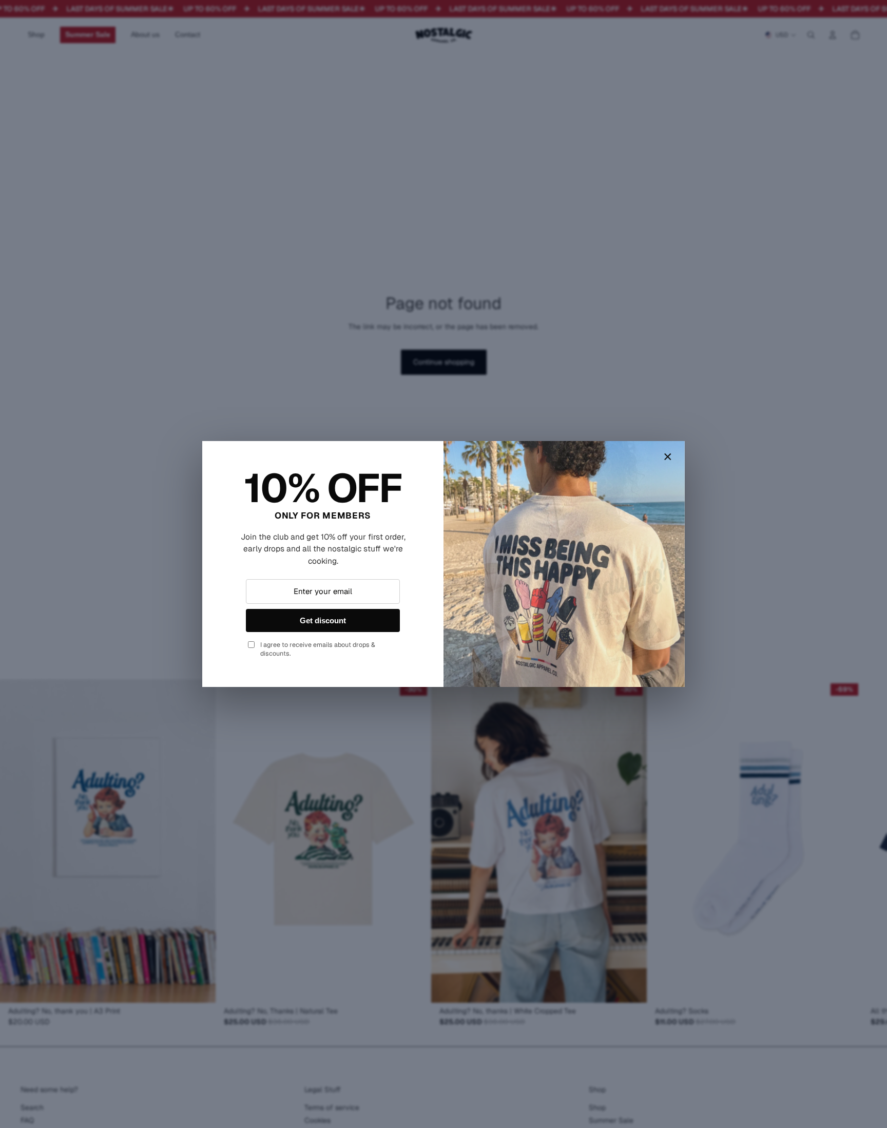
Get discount (323, 620)
